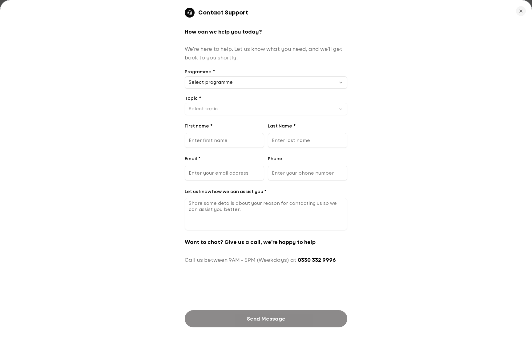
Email (192, 158)
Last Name (282, 126)
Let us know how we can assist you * (225, 191)
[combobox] (266, 82)
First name (198, 126)
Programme (200, 72)
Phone (275, 158)
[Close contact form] (521, 11)
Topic (193, 98)
